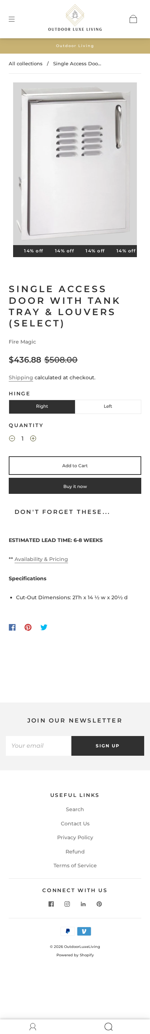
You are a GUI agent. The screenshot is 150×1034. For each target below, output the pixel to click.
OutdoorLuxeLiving (82, 946)
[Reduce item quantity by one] (12, 439)
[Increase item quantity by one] (33, 439)
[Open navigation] (17, 19)
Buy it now (75, 486)
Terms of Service (75, 865)
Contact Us (75, 823)
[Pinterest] (28, 627)
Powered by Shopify (75, 955)
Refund (75, 851)
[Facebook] (12, 627)
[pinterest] (99, 904)
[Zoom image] (75, 165)
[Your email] (38, 746)
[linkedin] (83, 904)
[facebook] (51, 904)
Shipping (21, 377)
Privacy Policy (75, 837)
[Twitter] (44, 627)
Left (108, 406)
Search (75, 809)
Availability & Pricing (41, 559)
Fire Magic (22, 341)
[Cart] (133, 19)
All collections (26, 63)
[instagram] (67, 904)
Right (42, 406)
